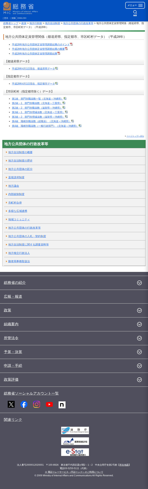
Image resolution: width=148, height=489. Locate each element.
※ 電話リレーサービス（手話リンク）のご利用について (74, 472)
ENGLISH (22, 18)
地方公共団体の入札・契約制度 (27, 236)
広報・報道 (13, 296)
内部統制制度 (16, 194)
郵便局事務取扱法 (19, 261)
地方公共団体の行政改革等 (78, 23)
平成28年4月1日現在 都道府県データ (33, 68)
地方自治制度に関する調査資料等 (28, 244)
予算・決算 (13, 352)
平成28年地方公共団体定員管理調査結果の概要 (38, 48)
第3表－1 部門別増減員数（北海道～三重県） (38, 112)
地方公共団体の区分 (20, 169)
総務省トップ (10, 23)
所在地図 (124, 465)
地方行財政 (35, 23)
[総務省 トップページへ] (21, 8)
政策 (23, 23)
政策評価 (11, 379)
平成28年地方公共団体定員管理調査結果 (34, 53)
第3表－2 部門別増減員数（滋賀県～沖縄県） (38, 116)
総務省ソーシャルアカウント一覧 (31, 393)
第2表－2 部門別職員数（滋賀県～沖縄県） (37, 107)
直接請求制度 (16, 177)
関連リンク (13, 420)
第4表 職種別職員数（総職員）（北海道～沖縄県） (41, 121)
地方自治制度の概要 (20, 152)
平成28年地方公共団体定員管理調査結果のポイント (41, 44)
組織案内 (11, 324)
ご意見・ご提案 (9, 18)
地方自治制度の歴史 (20, 160)
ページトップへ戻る (135, 136)
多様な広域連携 (17, 210)
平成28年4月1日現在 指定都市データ (33, 83)
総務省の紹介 (15, 283)
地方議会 (13, 185)
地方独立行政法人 (19, 253)
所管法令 (11, 338)
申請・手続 (13, 366)
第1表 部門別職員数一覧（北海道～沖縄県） (37, 98)
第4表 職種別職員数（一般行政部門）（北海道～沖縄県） (45, 125)
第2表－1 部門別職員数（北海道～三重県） (37, 103)
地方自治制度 (52, 23)
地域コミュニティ (19, 219)
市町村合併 (15, 202)
